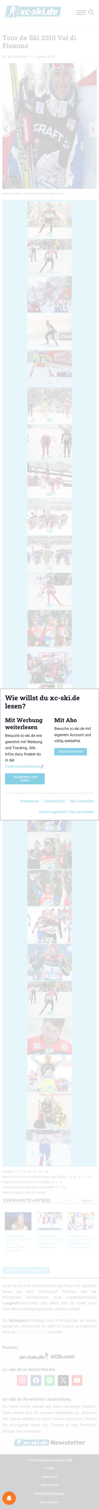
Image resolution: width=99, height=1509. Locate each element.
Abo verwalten (82, 801)
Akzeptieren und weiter (25, 778)
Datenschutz (54, 801)
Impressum (29, 801)
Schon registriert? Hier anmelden (66, 812)
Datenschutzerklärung (23, 766)
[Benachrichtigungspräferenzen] (9, 1498)
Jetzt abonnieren (70, 751)
